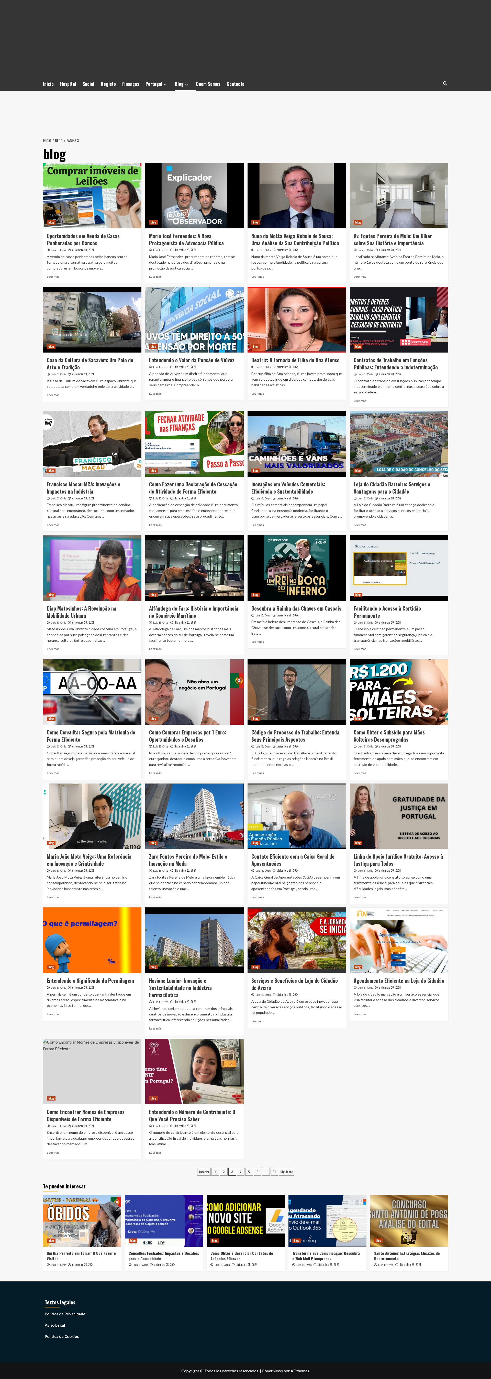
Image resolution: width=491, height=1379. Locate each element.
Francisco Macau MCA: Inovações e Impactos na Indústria (83, 487)
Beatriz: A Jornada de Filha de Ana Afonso (295, 360)
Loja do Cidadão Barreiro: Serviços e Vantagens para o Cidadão (392, 487)
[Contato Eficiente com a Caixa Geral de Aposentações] (297, 816)
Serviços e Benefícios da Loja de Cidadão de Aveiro (294, 984)
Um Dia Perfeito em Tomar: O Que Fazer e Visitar (81, 1255)
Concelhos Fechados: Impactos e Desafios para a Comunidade (164, 1255)
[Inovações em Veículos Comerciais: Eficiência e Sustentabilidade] (297, 444)
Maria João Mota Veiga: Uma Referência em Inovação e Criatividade (89, 859)
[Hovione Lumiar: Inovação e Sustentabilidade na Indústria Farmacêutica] (194, 940)
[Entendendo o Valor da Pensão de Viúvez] (194, 320)
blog (51, 222)
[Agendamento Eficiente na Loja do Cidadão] (399, 940)
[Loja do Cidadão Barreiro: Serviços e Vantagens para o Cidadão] (399, 444)
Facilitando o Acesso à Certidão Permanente (387, 611)
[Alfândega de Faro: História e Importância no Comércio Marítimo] (194, 568)
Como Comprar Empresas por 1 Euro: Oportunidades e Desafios (187, 735)
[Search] (445, 83)
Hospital (68, 83)
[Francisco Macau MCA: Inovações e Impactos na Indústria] (92, 444)
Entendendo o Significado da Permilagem (90, 980)
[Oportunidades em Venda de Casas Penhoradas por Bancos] (92, 196)
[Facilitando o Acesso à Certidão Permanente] (399, 568)
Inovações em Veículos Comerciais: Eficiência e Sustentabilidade (288, 487)
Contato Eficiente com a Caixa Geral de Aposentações (292, 859)
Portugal (154, 83)
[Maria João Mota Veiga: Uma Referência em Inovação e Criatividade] (92, 816)
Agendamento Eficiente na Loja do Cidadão (399, 980)
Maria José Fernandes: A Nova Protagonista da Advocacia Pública (186, 239)
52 (274, 1171)
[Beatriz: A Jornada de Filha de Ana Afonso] (297, 320)
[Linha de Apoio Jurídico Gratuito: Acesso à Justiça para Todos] (399, 816)
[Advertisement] (245, 38)
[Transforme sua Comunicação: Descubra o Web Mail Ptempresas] (327, 1221)
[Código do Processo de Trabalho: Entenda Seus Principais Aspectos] (297, 692)
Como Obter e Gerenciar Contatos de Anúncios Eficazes (241, 1255)
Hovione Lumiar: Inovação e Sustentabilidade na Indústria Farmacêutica (180, 988)
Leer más (53, 276)
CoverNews (272, 1370)
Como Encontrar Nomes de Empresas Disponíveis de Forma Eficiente (86, 1115)
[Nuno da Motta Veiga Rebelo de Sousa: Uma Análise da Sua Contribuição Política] (297, 196)
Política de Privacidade (65, 1314)
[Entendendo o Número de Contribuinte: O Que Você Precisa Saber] (194, 1071)
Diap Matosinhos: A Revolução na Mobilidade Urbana (81, 611)
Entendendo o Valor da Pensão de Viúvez (192, 360)
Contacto (235, 83)
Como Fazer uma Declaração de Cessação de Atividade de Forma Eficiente (193, 487)
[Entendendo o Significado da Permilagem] (92, 940)
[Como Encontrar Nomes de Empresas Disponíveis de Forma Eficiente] (92, 1071)
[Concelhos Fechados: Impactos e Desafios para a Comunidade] (164, 1221)
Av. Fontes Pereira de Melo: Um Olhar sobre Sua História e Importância (393, 239)
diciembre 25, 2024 (83, 1265)
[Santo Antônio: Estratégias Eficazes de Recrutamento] (409, 1221)
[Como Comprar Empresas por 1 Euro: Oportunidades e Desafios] (194, 692)
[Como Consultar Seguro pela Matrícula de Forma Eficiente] (92, 692)
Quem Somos (208, 83)
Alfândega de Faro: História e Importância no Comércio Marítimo (193, 611)
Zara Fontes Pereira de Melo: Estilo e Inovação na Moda (188, 859)
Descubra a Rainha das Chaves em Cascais (296, 608)
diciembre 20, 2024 (83, 250)
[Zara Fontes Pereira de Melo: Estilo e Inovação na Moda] (194, 816)
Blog (179, 83)
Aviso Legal (55, 1325)
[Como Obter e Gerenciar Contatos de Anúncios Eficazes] (246, 1221)
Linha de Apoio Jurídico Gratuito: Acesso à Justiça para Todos (398, 859)
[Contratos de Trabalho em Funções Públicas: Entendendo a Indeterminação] (399, 320)
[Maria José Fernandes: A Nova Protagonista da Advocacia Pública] (194, 196)
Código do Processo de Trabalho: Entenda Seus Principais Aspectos (295, 735)
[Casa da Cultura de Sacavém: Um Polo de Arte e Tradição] (92, 320)
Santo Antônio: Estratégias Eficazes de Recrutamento (407, 1255)
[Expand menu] (165, 84)
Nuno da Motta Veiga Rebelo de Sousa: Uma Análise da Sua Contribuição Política (295, 239)
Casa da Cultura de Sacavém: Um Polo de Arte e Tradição (90, 363)
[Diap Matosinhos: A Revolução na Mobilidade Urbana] (92, 568)
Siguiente (286, 1171)
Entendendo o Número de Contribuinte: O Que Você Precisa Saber (192, 1115)
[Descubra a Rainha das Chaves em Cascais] (297, 568)
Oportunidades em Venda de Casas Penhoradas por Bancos (83, 239)
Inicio (48, 83)
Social (88, 83)
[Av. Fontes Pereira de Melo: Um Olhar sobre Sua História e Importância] (399, 196)
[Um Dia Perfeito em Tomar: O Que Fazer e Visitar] (82, 1221)
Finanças (130, 83)
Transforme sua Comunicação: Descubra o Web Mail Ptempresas (326, 1255)
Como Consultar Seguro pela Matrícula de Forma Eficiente (91, 735)
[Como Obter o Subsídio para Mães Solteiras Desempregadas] (399, 692)
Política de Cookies (62, 1336)
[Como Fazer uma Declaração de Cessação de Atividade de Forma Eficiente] (194, 444)
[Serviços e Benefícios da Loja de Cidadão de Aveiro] (297, 940)
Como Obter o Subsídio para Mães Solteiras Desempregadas (389, 735)
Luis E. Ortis (58, 250)
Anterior (203, 1171)
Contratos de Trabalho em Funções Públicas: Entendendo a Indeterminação (396, 363)
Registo (108, 83)
